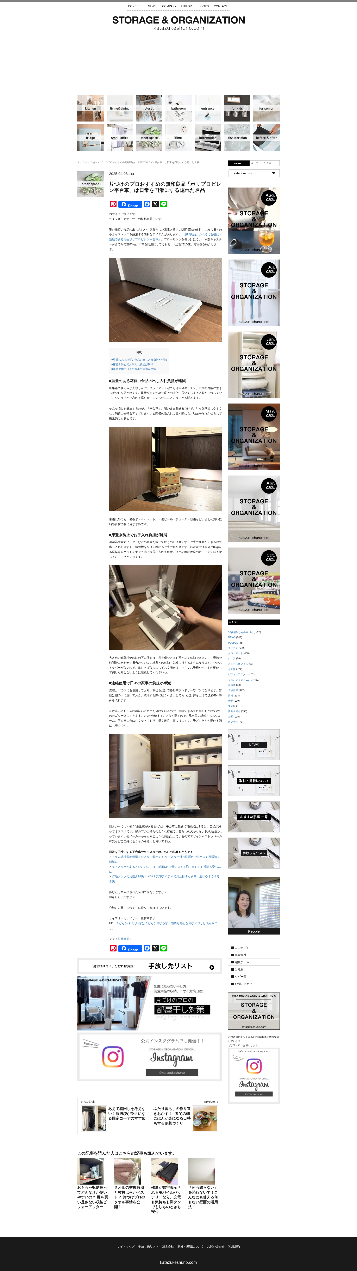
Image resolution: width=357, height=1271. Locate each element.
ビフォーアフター (266, 137)
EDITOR (186, 6)
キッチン (90, 108)
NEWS (152, 6)
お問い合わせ (243, 984)
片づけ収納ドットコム (179, 23)
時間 (178, 137)
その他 (149, 137)
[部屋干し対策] (149, 1003)
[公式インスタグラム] (149, 1056)
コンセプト (242, 948)
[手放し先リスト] (149, 965)
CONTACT (221, 6)
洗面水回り (178, 108)
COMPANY (169, 6)
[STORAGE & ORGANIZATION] (254, 1010)
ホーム (81, 162)
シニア (266, 108)
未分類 (232, 706)
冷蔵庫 (90, 137)
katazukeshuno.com (178, 1262)
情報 (208, 137)
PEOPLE (233, 642)
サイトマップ (125, 1246)
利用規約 (234, 1246)
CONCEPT (135, 6)
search (239, 163)
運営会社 (240, 955)
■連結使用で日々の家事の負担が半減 (133, 369)
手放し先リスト (148, 1246)
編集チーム (242, 962)
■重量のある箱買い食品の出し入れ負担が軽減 (139, 359)
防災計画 (237, 137)
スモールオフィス (120, 137)
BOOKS (204, 6)
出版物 (239, 969)
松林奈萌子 (125, 939)
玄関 (208, 108)
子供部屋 (237, 108)
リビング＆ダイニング (120, 108)
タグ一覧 (240, 976)
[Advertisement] (178, 61)
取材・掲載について (190, 1246)
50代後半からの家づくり (242, 632)
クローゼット (149, 108)
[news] (254, 744)
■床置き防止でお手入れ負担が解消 (132, 364)
